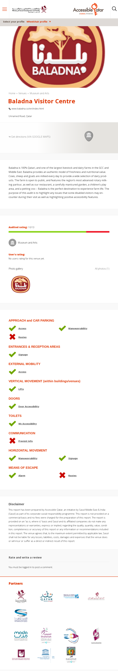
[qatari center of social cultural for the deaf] (96, 636)
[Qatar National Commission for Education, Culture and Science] (96, 596)
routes (22, 337)
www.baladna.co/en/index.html (28, 108)
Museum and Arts (39, 93)
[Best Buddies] (71, 655)
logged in (27, 567)
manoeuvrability (77, 328)
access (22, 328)
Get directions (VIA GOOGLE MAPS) (30, 136)
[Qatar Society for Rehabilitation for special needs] (21, 655)
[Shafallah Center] (46, 636)
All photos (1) (102, 268)
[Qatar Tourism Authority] (46, 596)
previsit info (25, 441)
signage (23, 354)
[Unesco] (46, 655)
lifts (21, 389)
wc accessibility (27, 423)
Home (12, 93)
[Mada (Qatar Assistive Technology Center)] (21, 636)
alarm (21, 475)
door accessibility (28, 406)
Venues (22, 93)
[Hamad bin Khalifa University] (71, 596)
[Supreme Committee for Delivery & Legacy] (21, 616)
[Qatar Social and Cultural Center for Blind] (71, 636)
